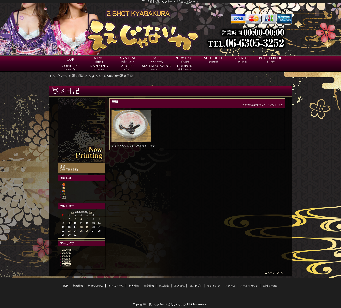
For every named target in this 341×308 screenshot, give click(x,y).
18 (81, 227)
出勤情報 (149, 285)
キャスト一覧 (116, 285)
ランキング (213, 285)
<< (72, 212)
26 (87, 230)
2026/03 (66, 265)
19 (87, 227)
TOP (70, 59)
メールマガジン (249, 285)
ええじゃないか (177, 304)
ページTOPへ (275, 272)
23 (69, 230)
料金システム (95, 285)
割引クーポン (270, 285)
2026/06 (66, 256)
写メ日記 (78, 76)
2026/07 (66, 252)
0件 (281, 105)
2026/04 (66, 262)
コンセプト (195, 285)
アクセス (230, 285)
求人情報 (164, 285)
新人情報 (134, 285)
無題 (114, 102)
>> (90, 212)
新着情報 (78, 285)
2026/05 (66, 259)
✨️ (63, 194)
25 (81, 230)
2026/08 (66, 249)
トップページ (58, 76)
